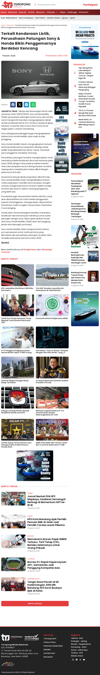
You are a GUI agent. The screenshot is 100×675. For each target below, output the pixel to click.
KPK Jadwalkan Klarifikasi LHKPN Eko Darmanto (17, 289)
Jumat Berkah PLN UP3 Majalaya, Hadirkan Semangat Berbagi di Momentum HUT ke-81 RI (46, 501)
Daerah (22, 12)
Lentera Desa (53, 18)
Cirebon (74, 653)
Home (4, 12)
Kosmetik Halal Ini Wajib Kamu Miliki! (52, 318)
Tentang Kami (50, 638)
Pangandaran (85, 644)
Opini (72, 18)
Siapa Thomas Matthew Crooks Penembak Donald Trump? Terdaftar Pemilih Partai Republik (87, 100)
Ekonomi (40, 12)
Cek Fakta (40, 18)
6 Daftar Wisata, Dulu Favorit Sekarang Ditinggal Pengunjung (87, 86)
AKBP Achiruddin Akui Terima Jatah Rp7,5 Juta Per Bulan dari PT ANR (51, 444)
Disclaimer (48, 657)
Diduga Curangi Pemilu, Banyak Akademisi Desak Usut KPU (15, 411)
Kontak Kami (49, 653)
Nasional (12, 12)
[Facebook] (76, 660)
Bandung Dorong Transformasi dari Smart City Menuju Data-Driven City (78, 277)
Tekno (63, 12)
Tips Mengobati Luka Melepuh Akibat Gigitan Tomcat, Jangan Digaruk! (86, 73)
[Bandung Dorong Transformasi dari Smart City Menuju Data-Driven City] (93, 276)
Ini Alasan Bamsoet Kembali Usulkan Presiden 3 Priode (52, 381)
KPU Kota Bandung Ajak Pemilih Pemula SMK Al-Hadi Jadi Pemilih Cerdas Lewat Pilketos (46, 522)
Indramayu (83, 650)
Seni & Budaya (26, 18)
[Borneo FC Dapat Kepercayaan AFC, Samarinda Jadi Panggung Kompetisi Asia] (13, 564)
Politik (31, 12)
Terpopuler (79, 64)
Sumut (74, 650)
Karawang (75, 647)
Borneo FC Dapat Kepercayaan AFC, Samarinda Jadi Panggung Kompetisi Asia (46, 565)
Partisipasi (90, 4)
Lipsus (65, 18)
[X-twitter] (80, 660)
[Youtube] (84, 660)
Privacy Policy (50, 642)
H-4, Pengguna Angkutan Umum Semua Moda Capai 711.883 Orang (16, 351)
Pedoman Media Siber (53, 646)
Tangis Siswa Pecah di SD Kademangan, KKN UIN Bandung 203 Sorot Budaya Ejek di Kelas (44, 586)
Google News (30, 249)
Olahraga (72, 12)
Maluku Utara (77, 656)
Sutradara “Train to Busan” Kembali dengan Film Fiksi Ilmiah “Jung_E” (52, 351)
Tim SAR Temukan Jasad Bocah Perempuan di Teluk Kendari (50, 289)
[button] (13, 104)
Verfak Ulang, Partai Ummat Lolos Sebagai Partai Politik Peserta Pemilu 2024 (16, 445)
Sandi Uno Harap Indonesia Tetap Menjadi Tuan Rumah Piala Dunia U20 (16, 320)
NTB (81, 653)
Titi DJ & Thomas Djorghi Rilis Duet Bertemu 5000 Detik (87, 113)
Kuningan (75, 641)
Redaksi (47, 649)
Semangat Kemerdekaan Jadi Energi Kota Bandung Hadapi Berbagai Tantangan (78, 210)
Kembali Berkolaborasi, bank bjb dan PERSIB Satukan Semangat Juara (78, 257)
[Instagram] (73, 660)
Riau (81, 638)
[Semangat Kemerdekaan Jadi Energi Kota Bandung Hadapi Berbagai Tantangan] (93, 207)
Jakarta (74, 638)
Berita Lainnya (35, 603)
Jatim (83, 647)
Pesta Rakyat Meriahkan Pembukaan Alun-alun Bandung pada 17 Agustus (78, 187)
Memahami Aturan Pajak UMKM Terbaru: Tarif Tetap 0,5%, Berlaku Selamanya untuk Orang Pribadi (46, 543)
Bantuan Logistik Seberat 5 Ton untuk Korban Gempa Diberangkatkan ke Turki (50, 412)
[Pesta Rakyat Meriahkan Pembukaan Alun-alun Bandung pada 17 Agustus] (93, 184)
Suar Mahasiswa (9, 18)
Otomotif (83, 12)
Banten (74, 644)
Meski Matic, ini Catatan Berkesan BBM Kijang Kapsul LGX (87, 123)
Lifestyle (50, 12)
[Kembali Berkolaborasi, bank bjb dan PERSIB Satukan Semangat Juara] (93, 256)
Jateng (83, 641)
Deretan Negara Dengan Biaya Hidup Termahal (15, 381)
